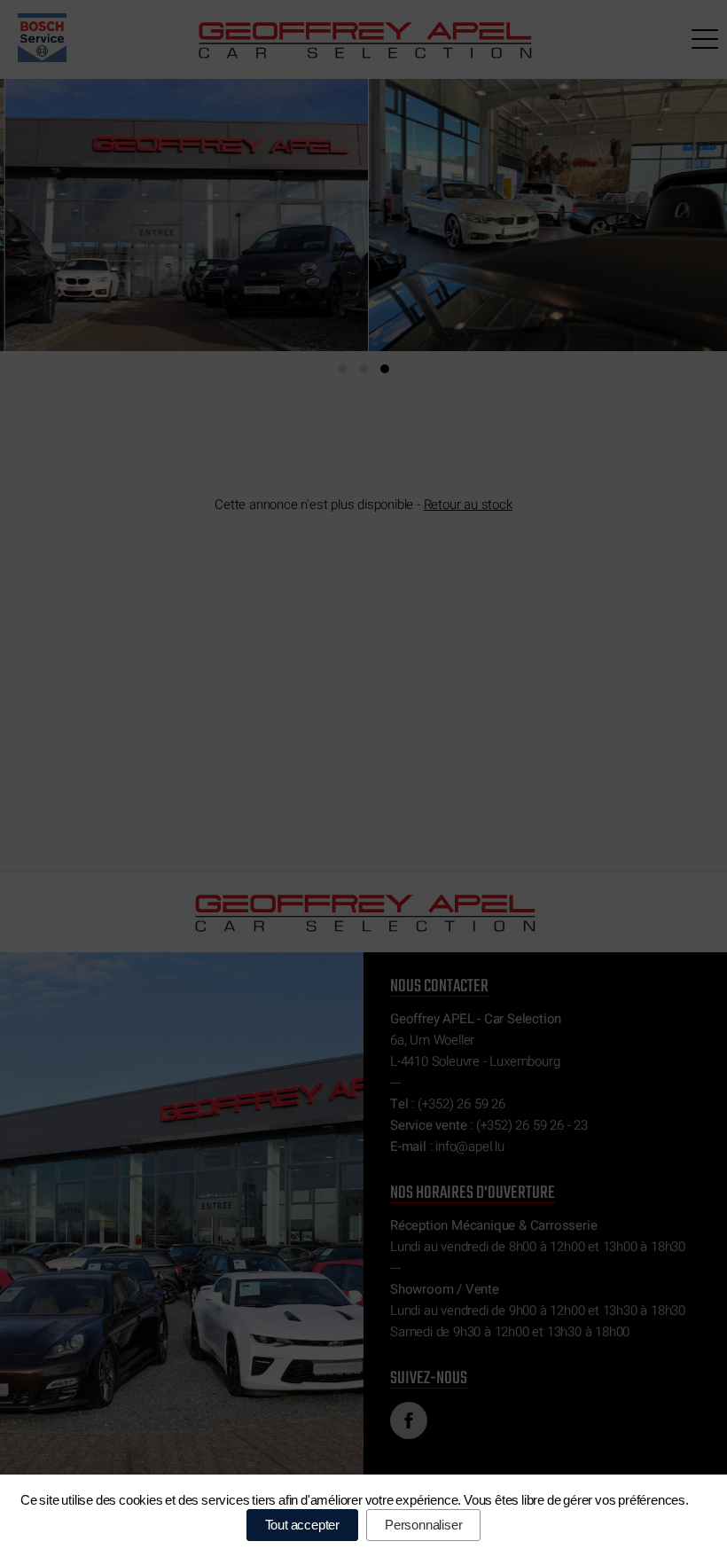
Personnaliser (423, 1524)
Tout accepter (302, 1524)
